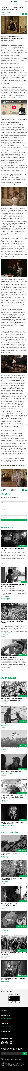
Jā (24, 1053)
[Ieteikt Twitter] (26, 14)
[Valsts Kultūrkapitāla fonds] (14, 999)
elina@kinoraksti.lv (6, 1026)
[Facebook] (2, 1042)
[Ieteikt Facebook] (23, 14)
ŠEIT (24, 465)
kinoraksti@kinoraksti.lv (7, 1034)
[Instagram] (6, 1042)
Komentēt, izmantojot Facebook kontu (9, 517)
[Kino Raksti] (14, 2)
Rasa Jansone (5, 12)
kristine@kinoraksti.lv (7, 1018)
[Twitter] (11, 1042)
